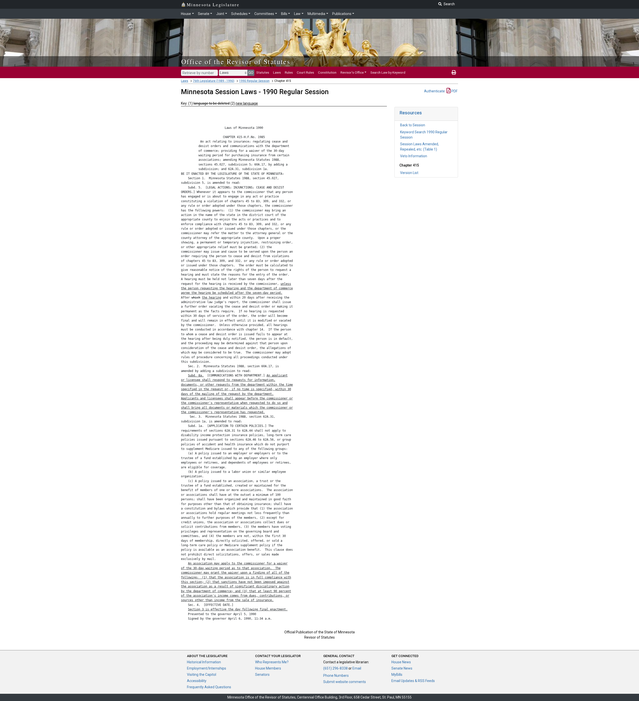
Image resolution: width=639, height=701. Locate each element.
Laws (277, 72)
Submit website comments (344, 682)
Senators (262, 675)
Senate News (401, 668)
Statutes (262, 72)
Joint (220, 14)
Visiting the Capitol (201, 675)
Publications (341, 14)
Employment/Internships (206, 668)
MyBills (396, 675)
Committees (264, 14)
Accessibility (196, 681)
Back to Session (412, 125)
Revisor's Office (352, 72)
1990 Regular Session (254, 81)
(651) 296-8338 (335, 668)
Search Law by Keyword (387, 72)
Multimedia (316, 14)
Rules (289, 72)
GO (250, 72)
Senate (203, 14)
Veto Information (413, 156)
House (186, 14)
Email (356, 668)
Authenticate (434, 91)
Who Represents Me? (272, 662)
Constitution (327, 72)
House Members (268, 668)
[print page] (454, 72)
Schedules (239, 14)
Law (297, 14)
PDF (454, 91)
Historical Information (204, 662)
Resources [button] (411, 112)
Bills (284, 14)
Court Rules (305, 72)
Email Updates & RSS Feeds (413, 681)
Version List (409, 173)
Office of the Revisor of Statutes (235, 61)
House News (401, 662)
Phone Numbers (336, 676)
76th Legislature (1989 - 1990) (213, 81)
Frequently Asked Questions (209, 687)
